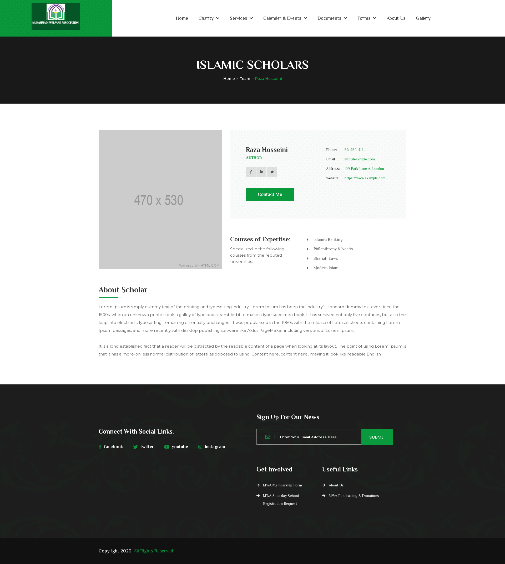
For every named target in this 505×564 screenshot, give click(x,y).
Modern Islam (326, 268)
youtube (180, 446)
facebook (113, 446)
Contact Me (270, 194)
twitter (147, 446)
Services (238, 18)
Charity (206, 18)
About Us (396, 18)
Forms (363, 18)
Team (245, 78)
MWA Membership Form (282, 485)
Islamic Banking (328, 239)
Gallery (423, 18)
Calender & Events (282, 18)
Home (182, 18)
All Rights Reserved (153, 550)
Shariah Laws (326, 258)
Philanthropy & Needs (333, 249)
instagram (215, 446)
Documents (329, 18)
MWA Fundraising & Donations (354, 496)
